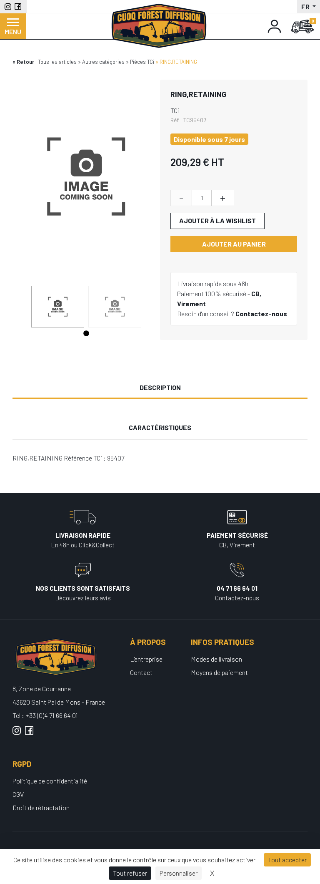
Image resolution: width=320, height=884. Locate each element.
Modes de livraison (216, 659)
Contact (141, 672)
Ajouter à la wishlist (217, 220)
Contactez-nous (261, 313)
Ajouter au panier (234, 244)
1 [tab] (86, 334)
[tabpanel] (57, 306)
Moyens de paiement (219, 672)
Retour (25, 61)
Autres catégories (103, 61)
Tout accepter (287, 860)
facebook (29, 733)
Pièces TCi (142, 61)
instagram (16, 733)
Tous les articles (57, 61)
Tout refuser (130, 873)
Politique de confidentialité (49, 781)
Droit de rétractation (41, 807)
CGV (18, 794)
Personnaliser (179, 873)
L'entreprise (146, 659)
